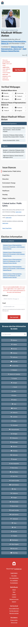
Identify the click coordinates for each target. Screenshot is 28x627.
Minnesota (14, 438)
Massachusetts (14, 429)
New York (14, 476)
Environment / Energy (8, 183)
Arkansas (14, 353)
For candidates (14, 580)
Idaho (14, 391)
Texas (14, 523)
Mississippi (14, 442)
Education (5, 179)
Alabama (14, 340)
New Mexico (14, 472)
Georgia (14, 382)
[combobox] (14, 299)
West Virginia (14, 544)
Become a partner (14, 613)
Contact (14, 597)
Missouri (14, 446)
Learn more (18, 212)
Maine (14, 421)
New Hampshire (14, 463)
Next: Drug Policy (7, 228)
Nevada (14, 459)
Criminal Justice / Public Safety (11, 171)
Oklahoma (14, 493)
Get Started (19, 70)
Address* (5, 295)
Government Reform (8, 187)
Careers (14, 594)
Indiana (14, 399)
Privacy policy (14, 620)
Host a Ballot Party (14, 608)
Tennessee (14, 518)
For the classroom (14, 611)
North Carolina (14, 480)
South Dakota (14, 514)
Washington (14, 540)
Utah (14, 527)
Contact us (17, 569)
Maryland (14, 425)
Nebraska (14, 455)
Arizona (14, 348)
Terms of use (14, 622)
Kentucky (14, 412)
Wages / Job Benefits (8, 198)
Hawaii (14, 387)
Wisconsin (14, 548)
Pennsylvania (14, 501)
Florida (14, 378)
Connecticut (14, 365)
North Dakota (14, 484)
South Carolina (14, 510)
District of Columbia (14, 374)
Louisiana (14, 416)
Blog (14, 592)
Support (14, 601)
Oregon (14, 497)
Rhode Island (14, 506)
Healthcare (5, 190)
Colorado (14, 361)
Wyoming (14, 552)
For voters (14, 575)
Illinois (14, 395)
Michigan (14, 433)
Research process (14, 599)
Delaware (14, 370)
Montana (14, 450)
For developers (14, 583)
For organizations (14, 578)
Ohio (14, 489)
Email (4, 303)
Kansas (14, 408)
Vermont (14, 531)
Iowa (14, 404)
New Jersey (14, 467)
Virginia (14, 535)
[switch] (24, 55)
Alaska (14, 344)
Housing (4, 194)
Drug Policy (5, 175)
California (14, 357)
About (14, 589)
